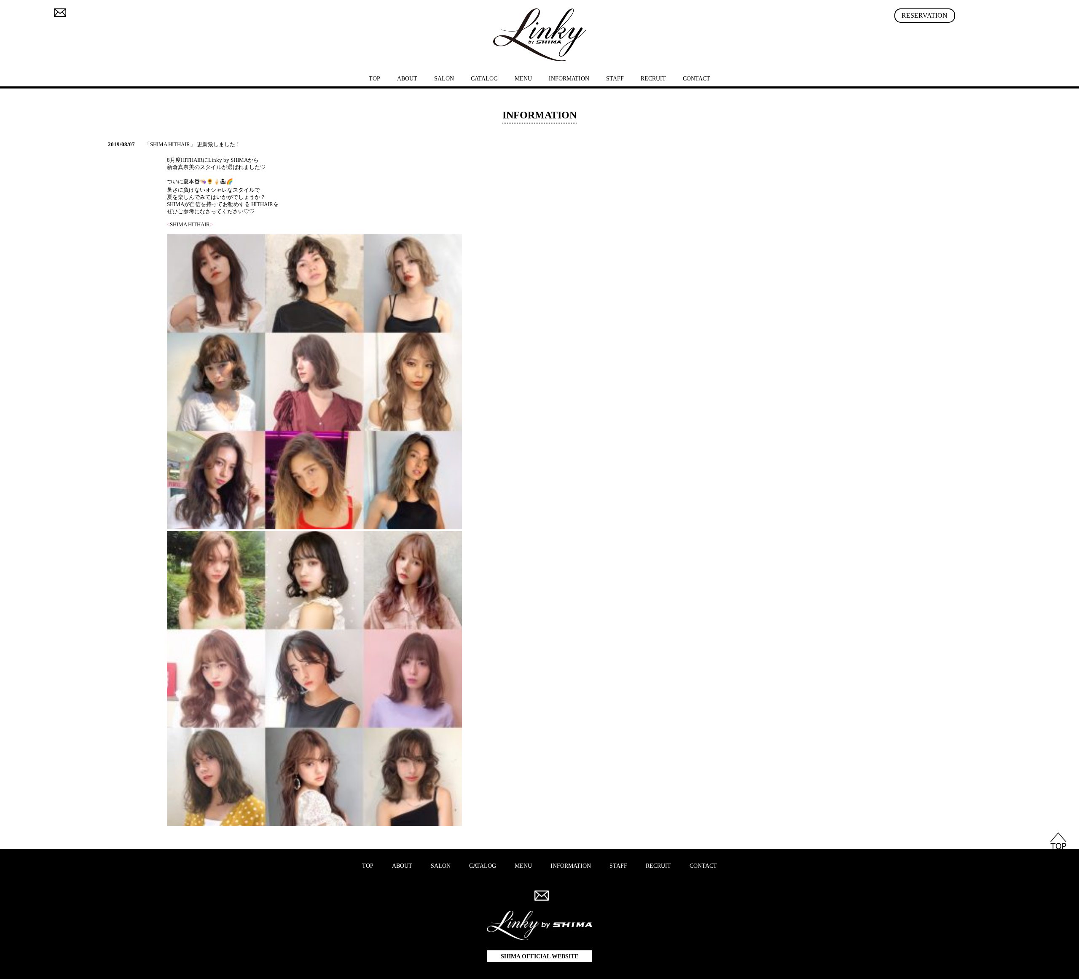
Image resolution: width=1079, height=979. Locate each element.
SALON (444, 78)
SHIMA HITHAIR (190, 225)
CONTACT (696, 78)
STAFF (615, 78)
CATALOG (484, 78)
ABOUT (407, 78)
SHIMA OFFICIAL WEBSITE (539, 956)
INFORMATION (569, 78)
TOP (374, 78)
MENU (523, 78)
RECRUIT (653, 78)
